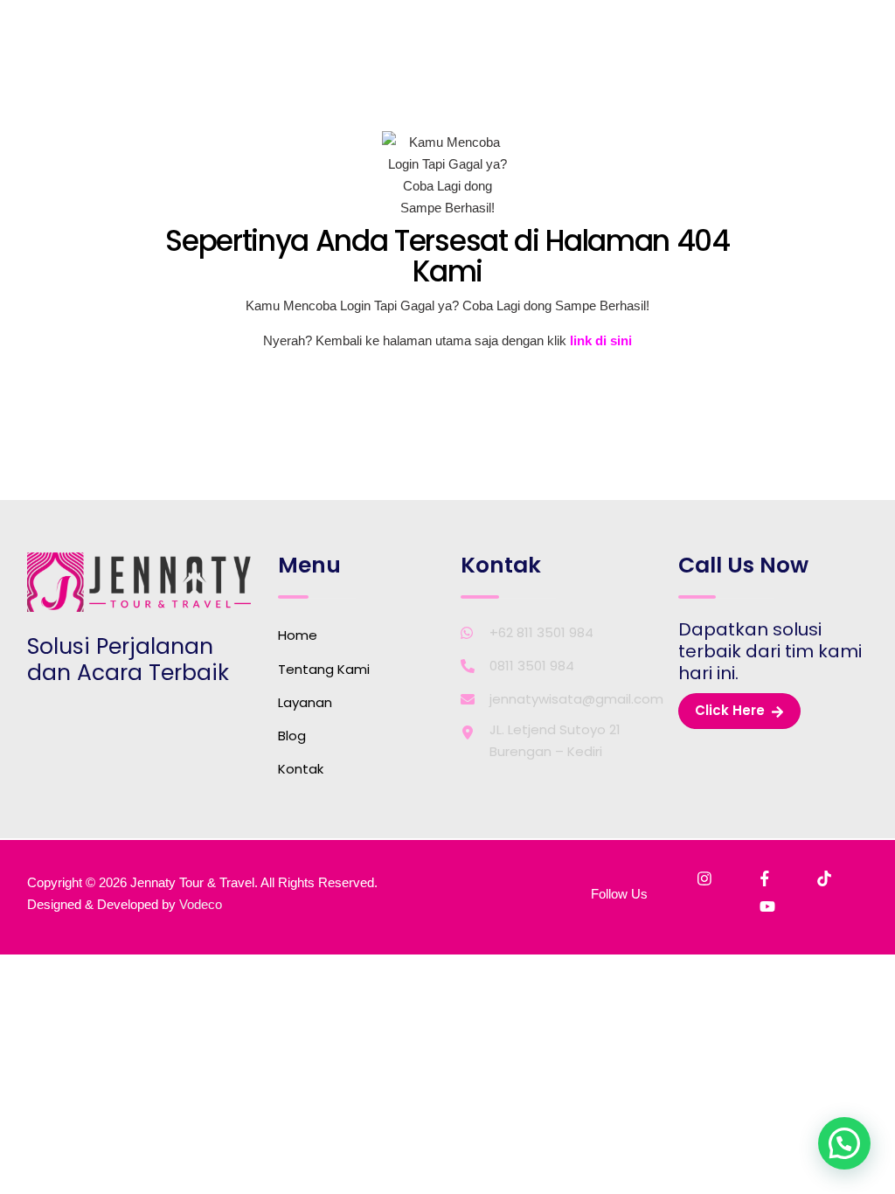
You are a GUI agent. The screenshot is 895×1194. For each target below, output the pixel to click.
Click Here (730, 710)
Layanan (305, 702)
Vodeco (200, 904)
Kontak (300, 769)
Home (297, 635)
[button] (844, 1143)
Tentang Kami (324, 669)
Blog (292, 735)
